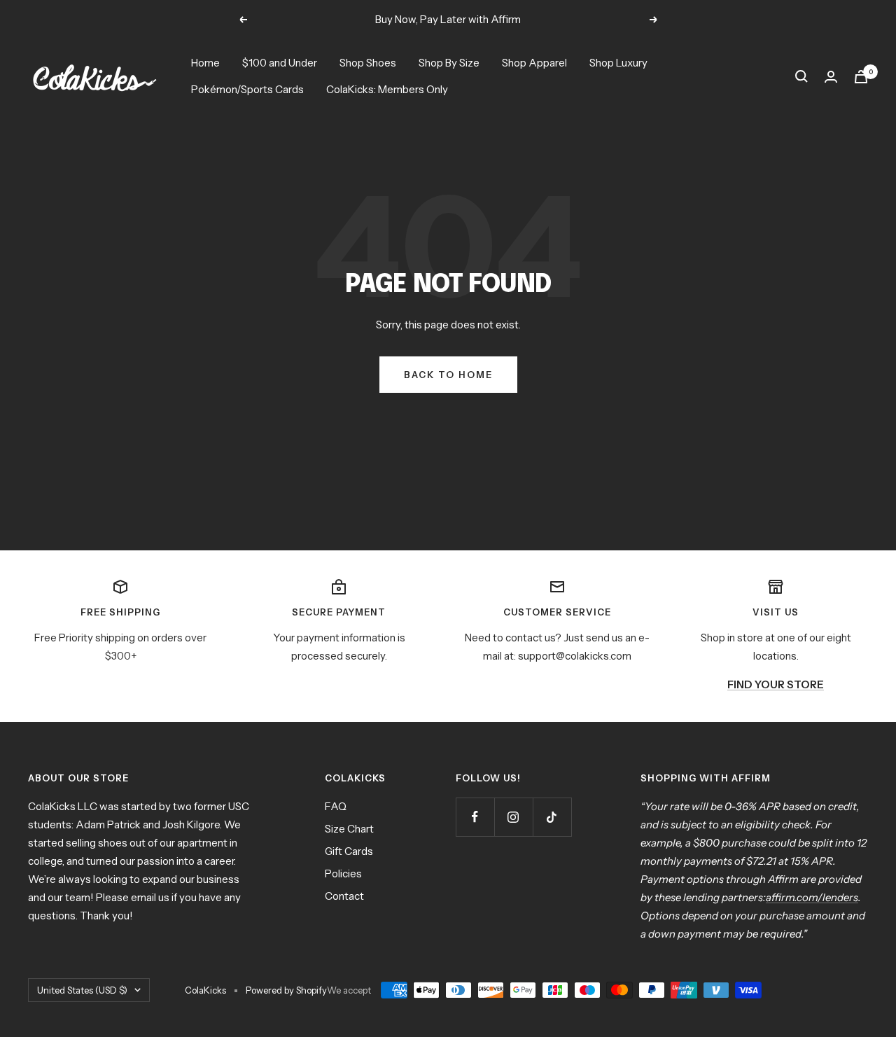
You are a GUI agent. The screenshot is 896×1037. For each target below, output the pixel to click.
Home (205, 62)
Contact (344, 896)
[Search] (801, 76)
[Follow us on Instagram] (513, 817)
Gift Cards (349, 851)
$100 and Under (279, 62)
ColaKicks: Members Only (387, 89)
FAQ (335, 806)
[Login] (831, 77)
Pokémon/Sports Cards (247, 89)
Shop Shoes (368, 62)
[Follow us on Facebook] (475, 817)
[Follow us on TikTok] (552, 817)
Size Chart (349, 828)
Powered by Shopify (286, 990)
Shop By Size (449, 62)
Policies (343, 873)
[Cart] (861, 76)
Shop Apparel (534, 62)
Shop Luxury (618, 62)
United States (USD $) (82, 990)
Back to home (448, 374)
